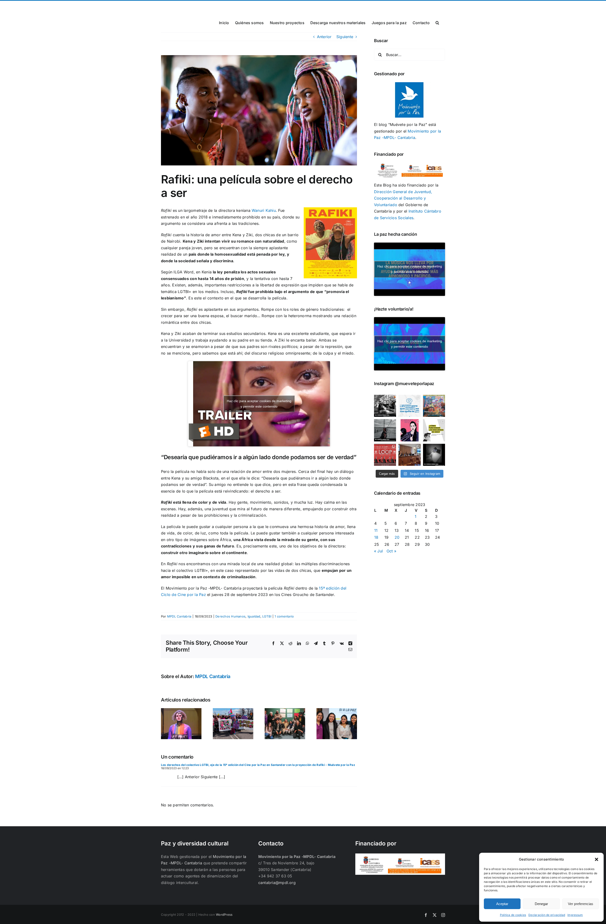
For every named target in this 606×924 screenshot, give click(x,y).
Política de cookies (513, 915)
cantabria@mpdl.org (219, 6)
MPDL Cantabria (179, 616)
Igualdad (254, 616)
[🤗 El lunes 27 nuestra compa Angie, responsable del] (409, 455)
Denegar (541, 904)
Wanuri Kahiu (264, 210)
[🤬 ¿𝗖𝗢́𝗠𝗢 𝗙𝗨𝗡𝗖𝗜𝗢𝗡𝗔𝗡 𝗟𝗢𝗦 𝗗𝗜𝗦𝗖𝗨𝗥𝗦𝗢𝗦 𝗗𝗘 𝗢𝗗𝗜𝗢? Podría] (434, 430)
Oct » (391, 551)
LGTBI (266, 616)
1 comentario (284, 616)
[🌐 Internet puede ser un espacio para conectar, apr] (409, 406)
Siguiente (344, 36)
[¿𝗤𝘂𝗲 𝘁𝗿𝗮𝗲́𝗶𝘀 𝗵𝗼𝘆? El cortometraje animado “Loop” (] (385, 455)
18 (376, 537)
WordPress (224, 914)
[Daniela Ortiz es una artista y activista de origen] (409, 430)
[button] (596, 859)
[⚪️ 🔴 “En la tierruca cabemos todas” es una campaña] (385, 406)
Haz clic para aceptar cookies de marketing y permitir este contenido (259, 403)
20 (397, 537)
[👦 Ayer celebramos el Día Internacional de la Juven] (434, 406)
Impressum (575, 915)
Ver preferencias (580, 904)
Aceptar (502, 904)
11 (376, 530)
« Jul (378, 551)
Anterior (324, 36)
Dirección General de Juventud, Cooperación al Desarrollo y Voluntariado (403, 198)
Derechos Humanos (230, 616)
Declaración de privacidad (546, 915)
